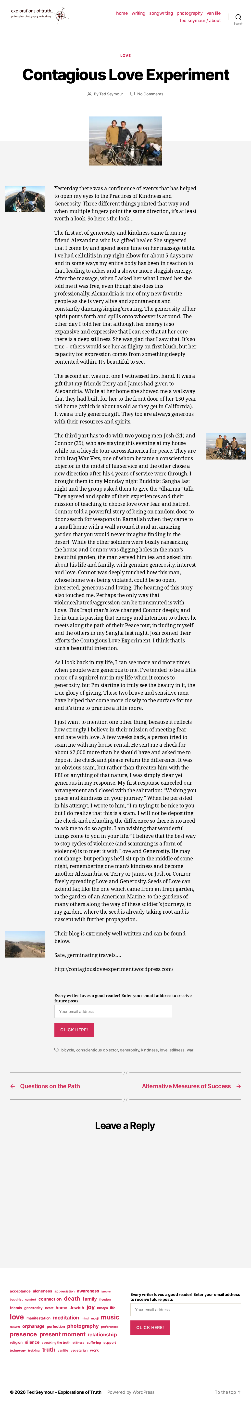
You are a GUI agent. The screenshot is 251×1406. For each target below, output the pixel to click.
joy (91, 1307)
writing (138, 13)
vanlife (63, 1350)
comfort (30, 1299)
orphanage (33, 1326)
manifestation (38, 1318)
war (190, 1050)
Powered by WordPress (130, 1392)
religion (16, 1342)
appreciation (64, 1291)
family (90, 1299)
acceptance (20, 1291)
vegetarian (79, 1350)
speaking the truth (56, 1342)
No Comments (150, 93)
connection (50, 1299)
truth (48, 1349)
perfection (56, 1326)
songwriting (161, 13)
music (110, 1317)
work (94, 1350)
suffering (94, 1342)
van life (214, 13)
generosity (129, 1050)
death (72, 1298)
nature (15, 1327)
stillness (177, 1050)
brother (106, 1291)
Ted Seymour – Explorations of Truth (63, 1392)
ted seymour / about (200, 20)
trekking (34, 1350)
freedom (105, 1299)
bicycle (67, 1050)
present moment (62, 1334)
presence (23, 1334)
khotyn (102, 1308)
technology (17, 1350)
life (112, 1308)
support (109, 1342)
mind (85, 1318)
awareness (88, 1290)
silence (32, 1342)
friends (16, 1308)
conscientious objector (97, 1050)
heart (49, 1308)
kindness (149, 1050)
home (122, 13)
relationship (102, 1334)
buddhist (16, 1299)
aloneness (42, 1291)
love (125, 55)
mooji (95, 1318)
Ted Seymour (111, 93)
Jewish (77, 1307)
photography (190, 13)
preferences (109, 1327)
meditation (66, 1318)
